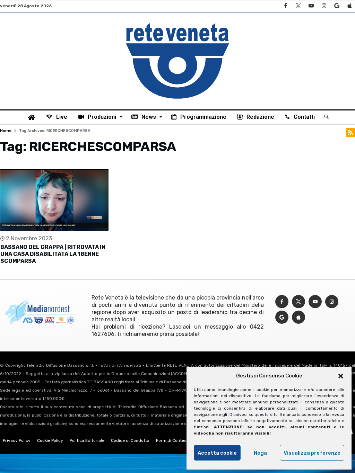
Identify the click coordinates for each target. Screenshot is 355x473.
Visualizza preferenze (312, 453)
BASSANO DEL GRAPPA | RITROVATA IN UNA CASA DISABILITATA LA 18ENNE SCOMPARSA (52, 254)
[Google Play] (336, 6)
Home (5, 130)
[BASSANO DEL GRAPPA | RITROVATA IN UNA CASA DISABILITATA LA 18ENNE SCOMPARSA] (54, 200)
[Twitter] (298, 6)
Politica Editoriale (87, 440)
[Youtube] (311, 6)
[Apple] (349, 6)
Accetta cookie (217, 453)
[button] (340, 376)
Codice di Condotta (130, 440)
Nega (260, 453)
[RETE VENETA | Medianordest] (177, 22)
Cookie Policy (50, 440)
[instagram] (323, 6)
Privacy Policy (17, 440)
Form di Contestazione (178, 440)
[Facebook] (285, 6)
